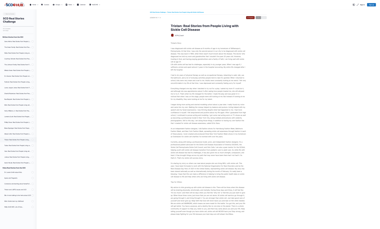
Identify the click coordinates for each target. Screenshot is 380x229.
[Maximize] (357, 5)
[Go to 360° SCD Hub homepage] (14, 5)
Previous (258, 17)
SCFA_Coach (179, 35)
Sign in (362, 5)
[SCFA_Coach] (172, 35)
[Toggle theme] (354, 5)
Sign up (371, 5)
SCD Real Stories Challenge (158, 12)
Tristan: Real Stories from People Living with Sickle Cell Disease (185, 12)
